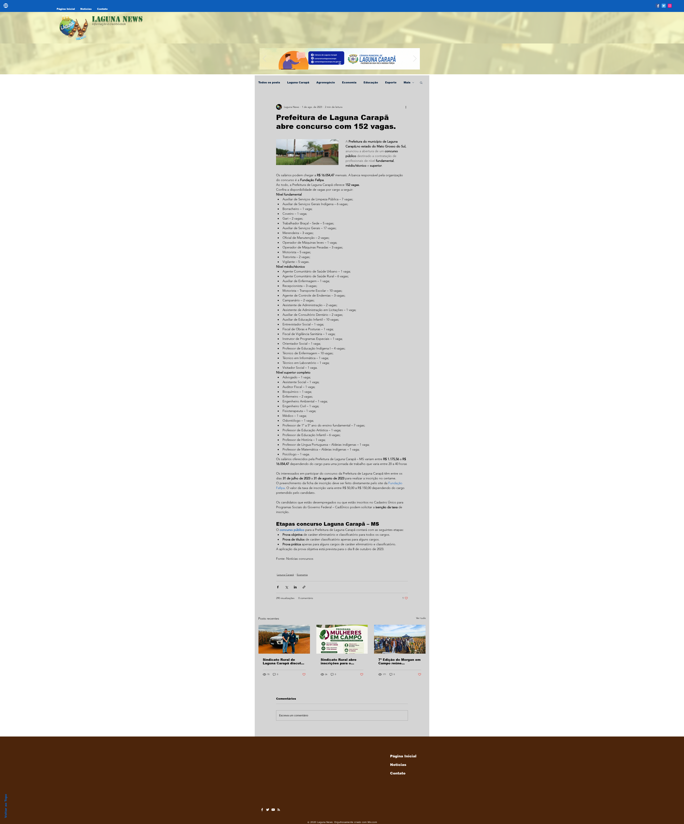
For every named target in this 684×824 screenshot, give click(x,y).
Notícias (398, 765)
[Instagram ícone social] (670, 6)
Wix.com (372, 822)
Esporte (391, 82)
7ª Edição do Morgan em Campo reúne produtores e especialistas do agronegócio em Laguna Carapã (399, 661)
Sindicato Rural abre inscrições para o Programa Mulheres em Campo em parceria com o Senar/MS (342, 661)
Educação (371, 82)
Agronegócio (325, 82)
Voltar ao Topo (5, 806)
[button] (421, 82)
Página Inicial (403, 756)
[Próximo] (414, 58)
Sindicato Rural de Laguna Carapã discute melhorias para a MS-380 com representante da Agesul (283, 661)
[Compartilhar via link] (304, 587)
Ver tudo (421, 618)
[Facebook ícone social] (658, 6)
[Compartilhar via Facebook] (277, 587)
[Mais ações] (406, 107)
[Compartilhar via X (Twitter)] (286, 587)
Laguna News (117, 18)
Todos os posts (269, 82)
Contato (397, 773)
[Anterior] (264, 58)
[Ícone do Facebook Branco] (262, 810)
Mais (407, 82)
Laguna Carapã (298, 82)
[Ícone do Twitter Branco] (268, 810)
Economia (349, 82)
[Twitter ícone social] (664, 6)
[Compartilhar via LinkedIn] (295, 587)
